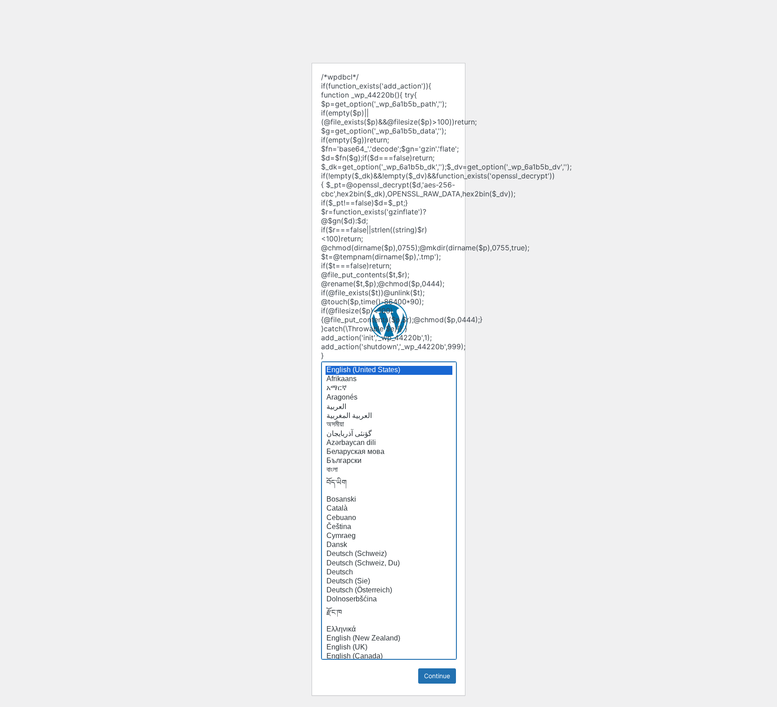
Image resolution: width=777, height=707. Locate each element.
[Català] (389, 508)
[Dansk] (389, 545)
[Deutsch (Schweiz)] (389, 554)
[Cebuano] (389, 518)
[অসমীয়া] (389, 424)
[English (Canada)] (389, 656)
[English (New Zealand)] (389, 638)
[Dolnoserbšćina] (389, 599)
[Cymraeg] (389, 536)
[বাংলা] (389, 470)
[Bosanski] (389, 499)
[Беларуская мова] (389, 452)
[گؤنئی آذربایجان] (389, 433)
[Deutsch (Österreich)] (389, 590)
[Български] (389, 461)
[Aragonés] (389, 397)
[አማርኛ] (389, 388)
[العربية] (389, 406)
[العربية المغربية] (389, 415)
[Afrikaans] (389, 379)
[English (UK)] (389, 647)
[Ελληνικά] (389, 629)
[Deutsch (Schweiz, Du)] (389, 563)
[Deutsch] (389, 572)
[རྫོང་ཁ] (389, 615)
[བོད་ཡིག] (389, 485)
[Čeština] (389, 527)
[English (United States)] (389, 370)
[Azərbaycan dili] (389, 443)
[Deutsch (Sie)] (389, 581)
